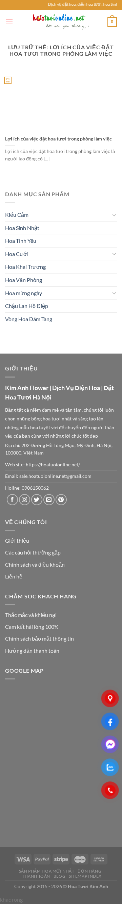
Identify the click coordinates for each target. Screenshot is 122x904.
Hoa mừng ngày (23, 293)
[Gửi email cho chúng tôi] (49, 499)
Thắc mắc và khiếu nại (31, 615)
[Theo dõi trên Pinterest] (61, 499)
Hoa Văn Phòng (23, 280)
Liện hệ (13, 576)
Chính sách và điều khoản (35, 564)
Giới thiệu (17, 540)
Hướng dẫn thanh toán (32, 650)
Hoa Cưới (16, 254)
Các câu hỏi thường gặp (33, 552)
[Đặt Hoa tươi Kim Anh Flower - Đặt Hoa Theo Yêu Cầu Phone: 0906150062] (61, 22)
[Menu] (9, 22)
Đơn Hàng (89, 871)
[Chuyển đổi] (114, 215)
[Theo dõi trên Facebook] (12, 499)
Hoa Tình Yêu (20, 240)
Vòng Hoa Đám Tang (28, 319)
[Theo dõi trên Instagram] (24, 499)
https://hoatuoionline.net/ (53, 464)
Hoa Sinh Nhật (22, 228)
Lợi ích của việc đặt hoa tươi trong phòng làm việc (58, 138)
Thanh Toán (36, 876)
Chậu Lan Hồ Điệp (26, 306)
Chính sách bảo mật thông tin (39, 638)
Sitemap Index (85, 876)
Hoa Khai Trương (25, 266)
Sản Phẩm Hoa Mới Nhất (47, 871)
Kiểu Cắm (16, 214)
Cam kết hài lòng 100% (32, 626)
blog (59, 876)
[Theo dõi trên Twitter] (36, 499)
